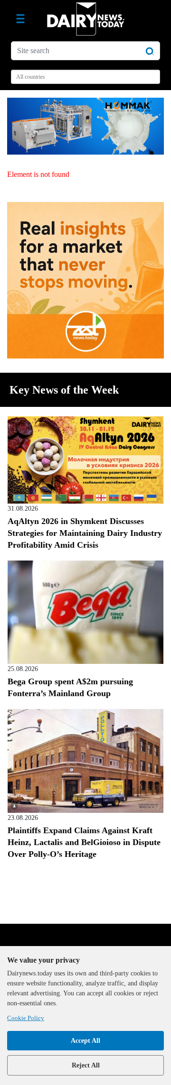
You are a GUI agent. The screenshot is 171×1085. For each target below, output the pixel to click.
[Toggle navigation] (20, 18)
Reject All (86, 1065)
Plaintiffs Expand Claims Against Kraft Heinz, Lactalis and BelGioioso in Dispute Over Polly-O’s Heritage (84, 842)
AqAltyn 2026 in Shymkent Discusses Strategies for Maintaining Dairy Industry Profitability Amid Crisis (85, 533)
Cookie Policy (25, 1017)
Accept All (85, 1040)
